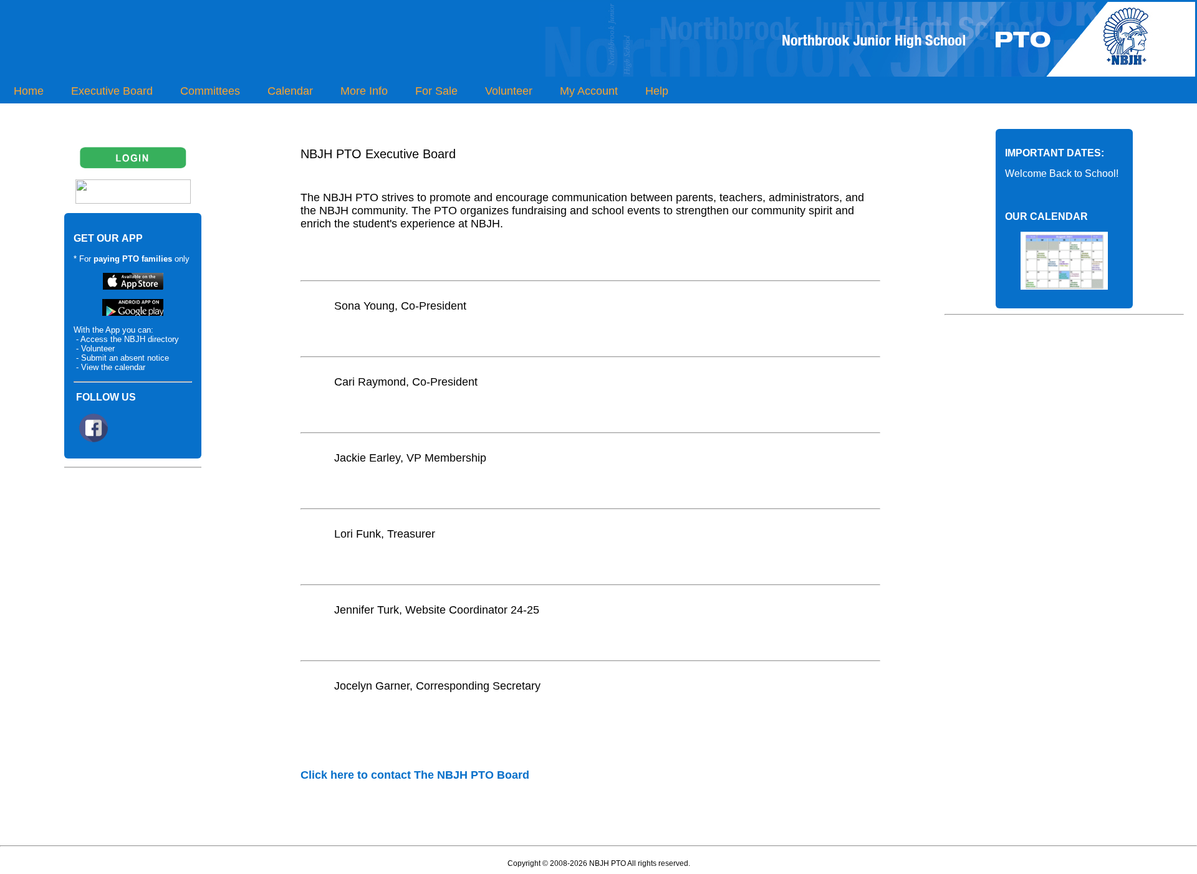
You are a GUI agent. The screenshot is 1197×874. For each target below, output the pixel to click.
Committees (210, 91)
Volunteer (509, 91)
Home (28, 91)
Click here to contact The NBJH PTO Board (414, 775)
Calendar (290, 91)
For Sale (436, 91)
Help (657, 91)
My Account (589, 91)
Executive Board (112, 91)
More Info (364, 91)
